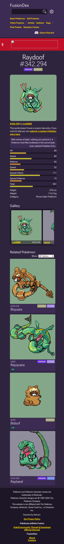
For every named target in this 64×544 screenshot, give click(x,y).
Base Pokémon (17, 18)
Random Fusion (31, 27)
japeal (47, 242)
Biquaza (16, 309)
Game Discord (47, 32)
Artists (31, 23)
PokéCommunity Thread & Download (32, 527)
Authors (40, 23)
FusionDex (19, 5)
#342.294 (15, 124)
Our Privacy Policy (32, 519)
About (32, 538)
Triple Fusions (17, 23)
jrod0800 (27, 124)
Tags (48, 23)
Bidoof (15, 423)
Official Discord (32, 530)
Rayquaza (18, 365)
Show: (35, 256)
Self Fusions (33, 18)
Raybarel (17, 482)
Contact (32, 540)
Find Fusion (16, 27)
